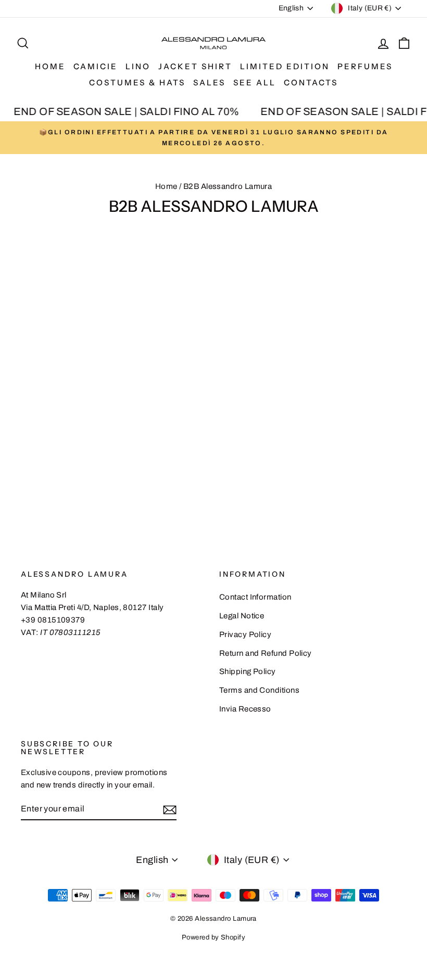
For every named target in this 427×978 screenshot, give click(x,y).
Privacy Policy (245, 634)
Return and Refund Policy (265, 653)
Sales (209, 82)
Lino (137, 66)
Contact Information (255, 597)
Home (50, 66)
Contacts (311, 82)
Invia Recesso (245, 709)
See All (254, 82)
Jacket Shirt (195, 66)
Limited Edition (285, 66)
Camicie (95, 66)
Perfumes (365, 66)
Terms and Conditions (259, 690)
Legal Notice (241, 616)
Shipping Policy (247, 671)
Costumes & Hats (137, 82)
